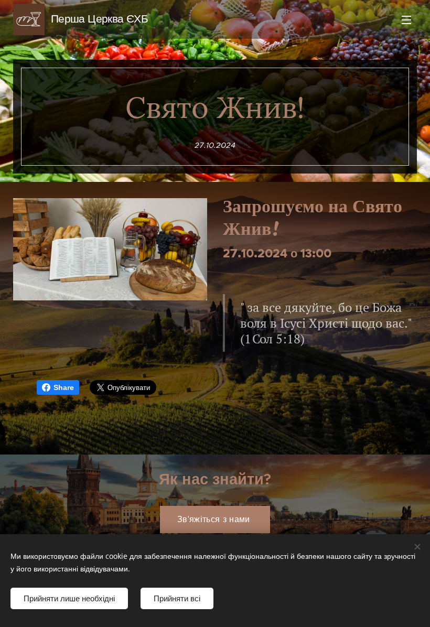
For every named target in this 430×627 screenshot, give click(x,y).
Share (63, 387)
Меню (406, 19)
